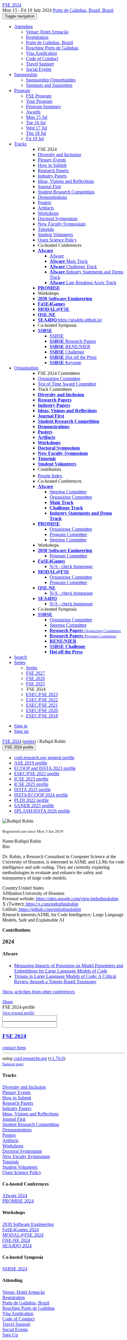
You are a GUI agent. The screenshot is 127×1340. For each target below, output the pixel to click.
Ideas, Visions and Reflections (66, 181)
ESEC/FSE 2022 (42, 699)
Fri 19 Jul (35, 138)
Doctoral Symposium (57, 218)
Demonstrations (52, 197)
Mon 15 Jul (36, 117)
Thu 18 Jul (36, 133)
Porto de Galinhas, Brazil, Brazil (83, 10)
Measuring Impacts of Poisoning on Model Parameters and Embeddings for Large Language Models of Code (68, 968)
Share (7, 1001)
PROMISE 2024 (18, 1200)
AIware (57, 255)
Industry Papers (52, 175)
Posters (44, 202)
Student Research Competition (66, 191)
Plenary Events (52, 159)
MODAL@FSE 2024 (22, 1234)
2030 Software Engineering (28, 1224)
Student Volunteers (55, 234)
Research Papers (53, 170)
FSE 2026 (35, 678)
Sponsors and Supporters (49, 85)
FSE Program (38, 95)
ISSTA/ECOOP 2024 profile (41, 794)
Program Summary (43, 106)
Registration (37, 37)
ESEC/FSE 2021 (42, 705)
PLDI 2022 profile (31, 800)
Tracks (20, 143)
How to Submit (52, 165)
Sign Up (10, 1334)
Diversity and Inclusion (59, 154)
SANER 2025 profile (34, 805)
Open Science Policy (57, 239)
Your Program (39, 101)
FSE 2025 (35, 683)
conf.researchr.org (30, 1058)
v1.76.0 (57, 1058)
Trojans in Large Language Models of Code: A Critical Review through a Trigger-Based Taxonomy (65, 979)
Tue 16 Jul (35, 122)
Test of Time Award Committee (67, 383)
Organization (26, 367)
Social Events (38, 69)
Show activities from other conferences (38, 991)
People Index (50, 475)
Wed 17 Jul (36, 127)
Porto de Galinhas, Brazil (49, 42)
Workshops (48, 213)
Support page (13, 1064)
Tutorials (46, 229)
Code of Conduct (42, 58)
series (29, 741)
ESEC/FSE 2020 (42, 710)
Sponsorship (25, 74)
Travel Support (40, 63)
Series (31, 667)
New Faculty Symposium (61, 223)
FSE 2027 (35, 673)
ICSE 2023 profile (31, 778)
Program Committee (68, 534)
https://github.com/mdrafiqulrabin (49, 909)
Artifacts (46, 207)
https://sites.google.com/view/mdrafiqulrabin (76, 898)
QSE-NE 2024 (16, 1240)
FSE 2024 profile (19, 747)
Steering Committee (68, 491)
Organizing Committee (59, 378)
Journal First (49, 186)
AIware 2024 (14, 1195)
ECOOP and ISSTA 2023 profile (45, 768)
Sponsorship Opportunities (51, 79)
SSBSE (57, 335)
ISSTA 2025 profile (32, 789)
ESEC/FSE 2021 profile (36, 773)
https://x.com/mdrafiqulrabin (51, 903)
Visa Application (41, 53)
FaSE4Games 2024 (20, 1229)
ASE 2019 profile (30, 762)
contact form (14, 1047)
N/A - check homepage (71, 566)
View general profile (18, 1012)
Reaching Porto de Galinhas (52, 47)
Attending (23, 26)
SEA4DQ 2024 (17, 1245)
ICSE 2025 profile (31, 784)
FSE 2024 (11, 741)
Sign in (20, 725)
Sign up (21, 731)
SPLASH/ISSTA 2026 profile (42, 810)
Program (22, 90)
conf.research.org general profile (44, 757)
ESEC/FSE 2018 (42, 715)
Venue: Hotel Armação (47, 31)
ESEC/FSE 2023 (42, 694)
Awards (33, 111)
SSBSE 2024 (14, 1268)
